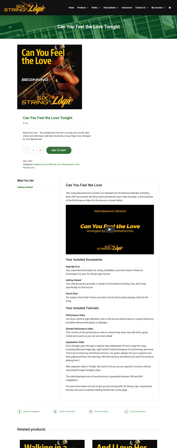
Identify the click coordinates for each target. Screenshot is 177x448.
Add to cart (59, 150)
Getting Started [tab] (25, 187)
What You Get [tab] (25, 180)
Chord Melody (50, 164)
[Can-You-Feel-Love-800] (51, 77)
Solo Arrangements (66, 164)
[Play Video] (109, 229)
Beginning (38, 164)
